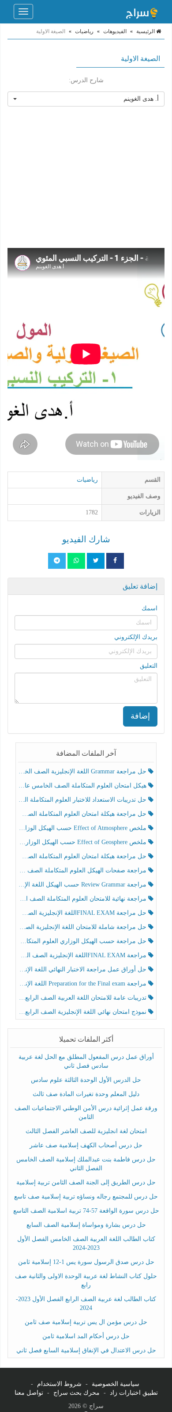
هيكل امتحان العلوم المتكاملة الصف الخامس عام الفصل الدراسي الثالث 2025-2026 (83, 785)
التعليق (148, 665)
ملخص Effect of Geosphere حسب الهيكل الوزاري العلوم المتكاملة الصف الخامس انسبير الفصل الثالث (83, 842)
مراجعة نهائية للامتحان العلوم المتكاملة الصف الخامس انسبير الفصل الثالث (83, 898)
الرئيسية (146, 31)
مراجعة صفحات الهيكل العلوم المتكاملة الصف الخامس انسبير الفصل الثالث (83, 870)
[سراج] (141, 11)
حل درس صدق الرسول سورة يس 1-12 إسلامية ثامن (86, 1262)
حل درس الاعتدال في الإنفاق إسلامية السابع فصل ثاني (86, 1350)
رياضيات (84, 31)
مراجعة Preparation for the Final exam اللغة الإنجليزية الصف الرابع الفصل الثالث (83, 983)
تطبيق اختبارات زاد (134, 1392)
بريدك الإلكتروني (135, 637)
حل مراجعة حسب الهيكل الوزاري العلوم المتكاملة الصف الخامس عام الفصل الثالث (83, 941)
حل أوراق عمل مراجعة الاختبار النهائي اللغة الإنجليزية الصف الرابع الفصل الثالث (83, 969)
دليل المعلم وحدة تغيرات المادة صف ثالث (86, 1094)
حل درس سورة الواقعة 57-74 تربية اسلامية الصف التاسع (86, 1210)
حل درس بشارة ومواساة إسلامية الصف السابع (86, 1225)
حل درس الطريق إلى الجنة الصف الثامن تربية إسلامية (86, 1182)
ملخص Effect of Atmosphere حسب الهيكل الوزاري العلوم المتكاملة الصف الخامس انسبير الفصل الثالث (83, 828)
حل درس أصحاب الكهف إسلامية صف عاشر (86, 1145)
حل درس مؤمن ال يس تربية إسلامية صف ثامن (86, 1322)
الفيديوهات (115, 31)
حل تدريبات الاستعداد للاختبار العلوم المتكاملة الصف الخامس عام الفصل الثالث (83, 799)
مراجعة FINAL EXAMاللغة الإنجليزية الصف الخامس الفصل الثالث (83, 955)
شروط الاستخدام (59, 1384)
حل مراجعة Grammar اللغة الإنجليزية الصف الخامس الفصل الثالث (83, 771)
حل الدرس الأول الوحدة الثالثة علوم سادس (86, 1080)
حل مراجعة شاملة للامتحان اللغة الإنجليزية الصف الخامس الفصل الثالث (83, 927)
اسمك (149, 608)
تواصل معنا (29, 1392)
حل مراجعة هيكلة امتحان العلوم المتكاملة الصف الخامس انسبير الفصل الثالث (83, 814)
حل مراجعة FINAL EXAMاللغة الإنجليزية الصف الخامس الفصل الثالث (83, 913)
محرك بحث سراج (76, 1392)
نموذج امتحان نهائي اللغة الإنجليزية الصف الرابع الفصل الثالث (83, 1012)
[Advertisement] (86, 177)
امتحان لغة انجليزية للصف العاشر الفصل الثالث (86, 1131)
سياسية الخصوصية (115, 1384)
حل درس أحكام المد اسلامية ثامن (86, 1336)
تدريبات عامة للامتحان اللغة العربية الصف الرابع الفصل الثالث (83, 997)
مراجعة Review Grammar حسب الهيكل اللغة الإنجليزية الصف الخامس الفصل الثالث (83, 884)
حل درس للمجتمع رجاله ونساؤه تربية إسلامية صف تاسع (86, 1196)
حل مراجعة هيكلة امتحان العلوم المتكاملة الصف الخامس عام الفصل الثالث (83, 856)
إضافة (140, 716)
